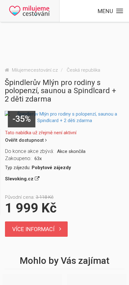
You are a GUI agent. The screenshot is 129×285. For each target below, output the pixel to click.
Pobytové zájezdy (51, 167)
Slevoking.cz (20, 179)
